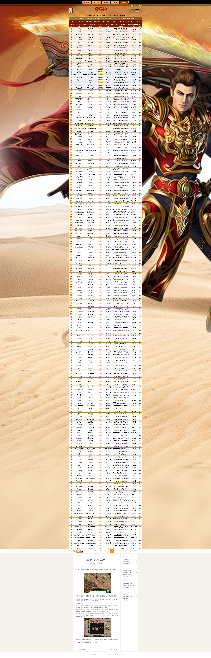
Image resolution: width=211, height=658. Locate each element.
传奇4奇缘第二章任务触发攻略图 (127, 565)
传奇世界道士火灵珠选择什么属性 (127, 596)
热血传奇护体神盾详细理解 (126, 572)
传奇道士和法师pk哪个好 (114, 649)
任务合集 (116, 550)
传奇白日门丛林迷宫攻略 (126, 563)
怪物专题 (112, 550)
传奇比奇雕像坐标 (125, 594)
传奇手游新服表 (130, 550)
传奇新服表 (125, 550)
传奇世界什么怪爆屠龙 (125, 587)
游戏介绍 (120, 550)
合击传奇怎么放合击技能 (126, 574)
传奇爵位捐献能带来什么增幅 (127, 583)
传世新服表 (136, 550)
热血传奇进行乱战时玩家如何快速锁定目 (128, 585)
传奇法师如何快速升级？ (126, 559)
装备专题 (104, 550)
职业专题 (100, 550)
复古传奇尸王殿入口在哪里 (126, 589)
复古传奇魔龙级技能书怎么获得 (127, 570)
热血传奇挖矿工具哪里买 (82, 649)
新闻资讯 (96, 550)
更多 (136, 556)
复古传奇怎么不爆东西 (125, 561)
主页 (93, 550)
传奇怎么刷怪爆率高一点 (126, 600)
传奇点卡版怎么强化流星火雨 (127, 592)
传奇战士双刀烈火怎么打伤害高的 (127, 576)
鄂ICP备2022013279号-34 (119, 654)
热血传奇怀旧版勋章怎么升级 (127, 568)
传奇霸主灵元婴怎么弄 (125, 598)
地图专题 (108, 550)
